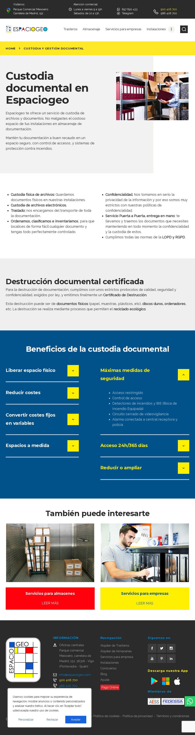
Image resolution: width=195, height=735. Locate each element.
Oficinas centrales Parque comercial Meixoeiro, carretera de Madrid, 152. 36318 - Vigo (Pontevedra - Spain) (76, 655)
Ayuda (104, 680)
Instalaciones (109, 662)
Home (11, 48)
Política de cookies (106, 716)
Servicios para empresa (116, 657)
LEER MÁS (50, 603)
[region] (49, 707)
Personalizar (26, 719)
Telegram (127, 13)
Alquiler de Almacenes (116, 651)
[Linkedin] (171, 658)
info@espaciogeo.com (75, 675)
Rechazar (52, 719)
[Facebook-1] (152, 648)
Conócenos (108, 668)
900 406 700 (68, 680)
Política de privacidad (137, 716)
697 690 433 (129, 9)
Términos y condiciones (172, 716)
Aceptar (76, 719)
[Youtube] (152, 658)
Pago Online (109, 687)
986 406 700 (68, 686)
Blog (103, 674)
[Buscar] (184, 29)
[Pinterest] (161, 658)
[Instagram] (171, 648)
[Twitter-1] (161, 648)
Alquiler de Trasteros (114, 645)
